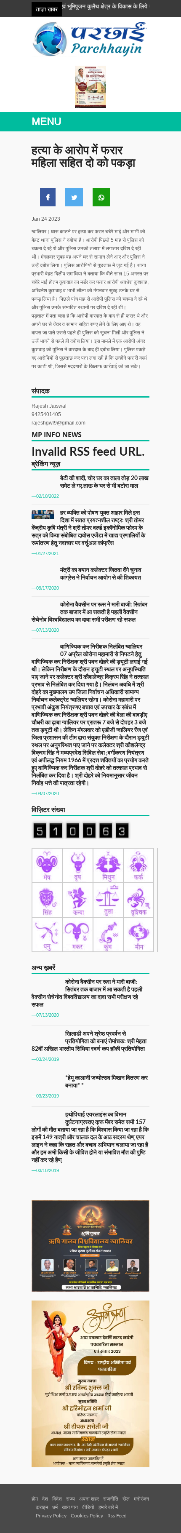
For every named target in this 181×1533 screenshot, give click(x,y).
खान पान (70, 1507)
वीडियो (88, 1507)
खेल (126, 1498)
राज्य (70, 1498)
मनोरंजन (141, 1498)
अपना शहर (89, 1498)
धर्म (55, 1507)
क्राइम (42, 1507)
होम (35, 1498)
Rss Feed (117, 1515)
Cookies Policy (87, 1515)
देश (45, 1498)
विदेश (57, 1498)
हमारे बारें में (108, 1507)
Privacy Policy (51, 1515)
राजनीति (110, 1498)
